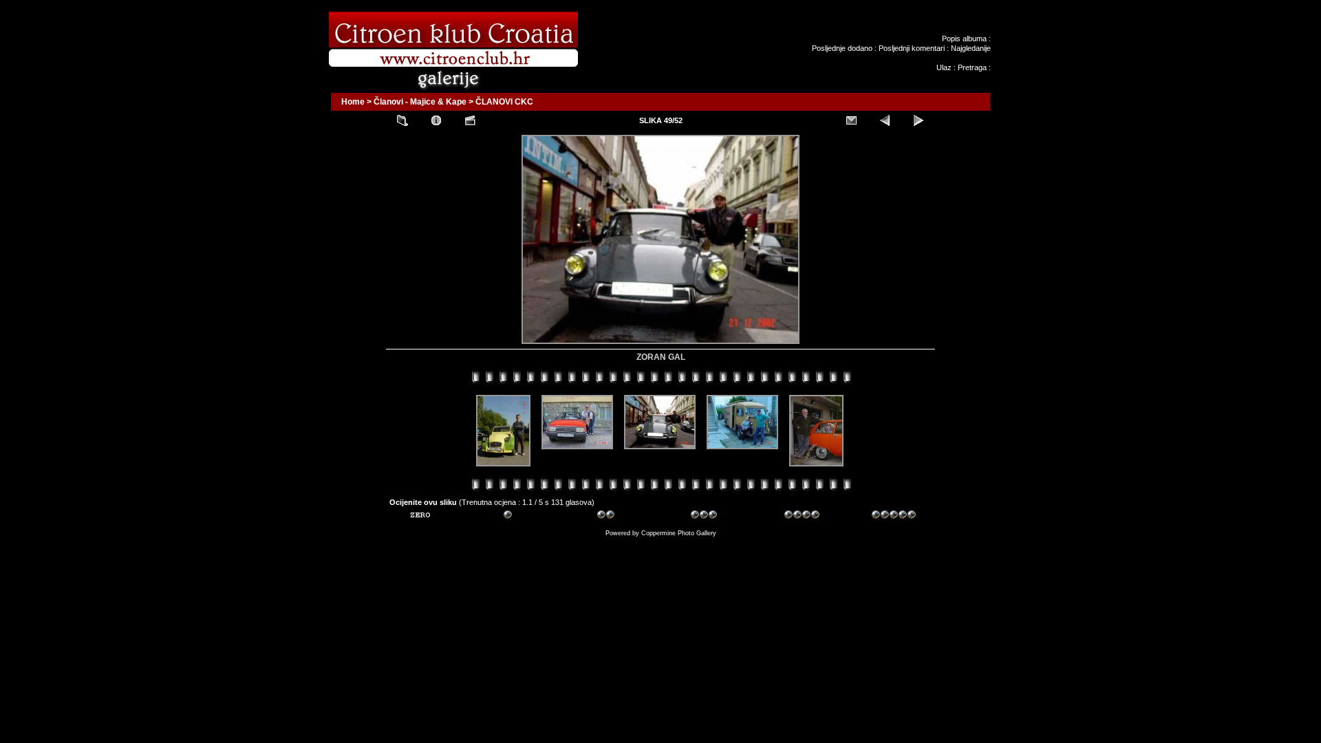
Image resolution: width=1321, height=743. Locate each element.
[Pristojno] (619, 516)
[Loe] (432, 516)
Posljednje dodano (842, 48)
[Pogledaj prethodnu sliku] (884, 120)
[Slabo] (526, 516)
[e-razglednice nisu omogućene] (851, 120)
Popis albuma (964, 38)
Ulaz (944, 67)
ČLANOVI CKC (504, 102)
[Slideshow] (469, 120)
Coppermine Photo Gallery (678, 533)
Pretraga (972, 67)
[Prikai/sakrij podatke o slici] (436, 120)
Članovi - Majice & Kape (420, 102)
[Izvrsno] (894, 516)
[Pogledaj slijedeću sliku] (918, 120)
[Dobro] (713, 516)
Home (353, 102)
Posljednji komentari (912, 48)
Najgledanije (971, 48)
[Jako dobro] (806, 516)
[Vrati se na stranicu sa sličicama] (402, 120)
